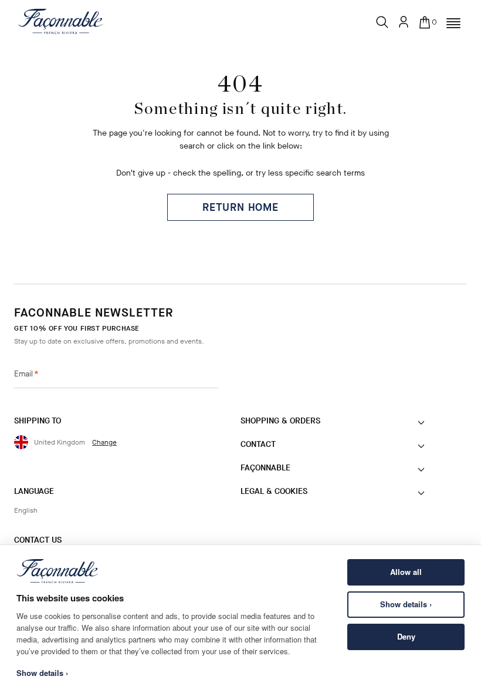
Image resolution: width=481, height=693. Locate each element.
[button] (453, 23)
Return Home (240, 207)
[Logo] (60, 21)
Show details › (406, 604)
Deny (406, 636)
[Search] (382, 19)
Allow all (406, 571)
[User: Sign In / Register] (404, 22)
